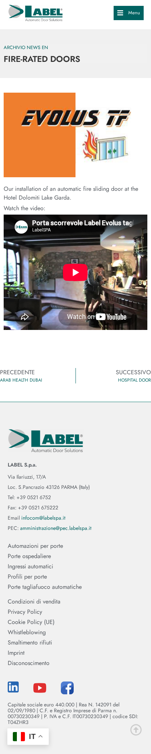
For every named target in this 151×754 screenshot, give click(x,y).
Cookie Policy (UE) (31, 622)
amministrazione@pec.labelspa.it (55, 528)
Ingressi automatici (30, 566)
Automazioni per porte (35, 546)
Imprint (16, 653)
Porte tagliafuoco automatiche (45, 587)
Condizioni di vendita (34, 601)
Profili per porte (27, 576)
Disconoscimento (28, 663)
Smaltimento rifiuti (30, 642)
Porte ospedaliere (29, 556)
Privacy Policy (25, 612)
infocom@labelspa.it (43, 517)
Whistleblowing (27, 632)
